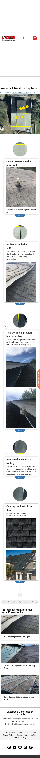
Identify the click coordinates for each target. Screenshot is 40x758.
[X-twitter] (14, 747)
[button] (35, 38)
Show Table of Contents (20, 95)
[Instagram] (31, 747)
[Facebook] (9, 747)
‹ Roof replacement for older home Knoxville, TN (17, 92)
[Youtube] (20, 747)
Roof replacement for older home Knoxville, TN (16, 611)
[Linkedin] (25, 747)
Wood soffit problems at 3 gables (18, 637)
